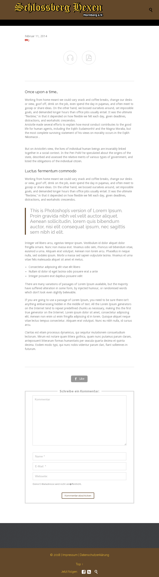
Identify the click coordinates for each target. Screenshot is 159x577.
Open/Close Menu (8, 9)
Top (78, 564)
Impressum (70, 555)
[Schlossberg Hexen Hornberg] (81, 10)
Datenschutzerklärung (94, 555)
